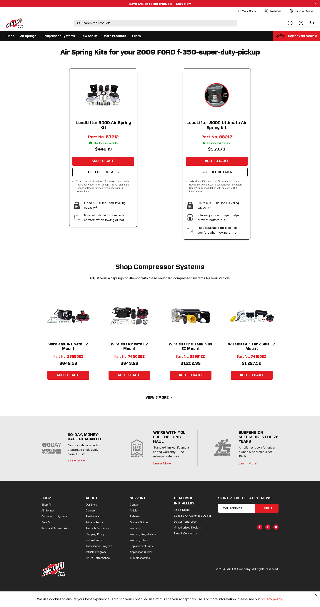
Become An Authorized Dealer (192, 515)
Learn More (77, 461)
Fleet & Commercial (186, 533)
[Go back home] (14, 23)
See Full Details (103, 172)
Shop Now (183, 4)
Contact (134, 504)
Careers (91, 510)
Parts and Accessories (55, 528)
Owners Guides (139, 522)
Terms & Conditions (97, 528)
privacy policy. (272, 599)
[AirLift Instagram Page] (267, 527)
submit (267, 508)
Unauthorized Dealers (187, 527)
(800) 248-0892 (245, 11)
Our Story (91, 504)
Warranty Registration (143, 534)
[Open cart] (311, 23)
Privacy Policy (94, 522)
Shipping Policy (95, 534)
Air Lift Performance (98, 557)
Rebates (135, 516)
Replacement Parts (141, 546)
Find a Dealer (182, 509)
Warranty (135, 528)
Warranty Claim (139, 540)
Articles (134, 510)
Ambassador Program (99, 546)
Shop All (46, 504)
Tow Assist (47, 522)
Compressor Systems (54, 516)
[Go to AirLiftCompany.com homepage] (53, 569)
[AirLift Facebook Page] (259, 527)
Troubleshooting (140, 557)
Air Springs (48, 510)
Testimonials (93, 516)
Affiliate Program (96, 552)
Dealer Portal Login (185, 521)
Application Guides (141, 552)
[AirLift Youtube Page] (276, 527)
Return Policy (94, 540)
